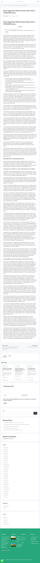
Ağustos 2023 (6, 464)
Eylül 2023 (6, 462)
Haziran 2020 (6, 489)
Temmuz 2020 (6, 487)
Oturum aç (6, 518)
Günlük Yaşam (5, 5)
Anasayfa (23, 537)
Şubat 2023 (6, 475)
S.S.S (22, 540)
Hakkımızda (24, 538)
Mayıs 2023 (6, 469)
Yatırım (5, 508)
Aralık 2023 (6, 456)
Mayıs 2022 (6, 482)
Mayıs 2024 (6, 447)
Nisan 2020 (6, 493)
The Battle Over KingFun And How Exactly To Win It (7, 370)
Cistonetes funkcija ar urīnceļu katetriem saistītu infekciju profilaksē (20, 370)
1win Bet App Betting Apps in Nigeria (11, 428)
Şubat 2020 (6, 495)
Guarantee (7, 30)
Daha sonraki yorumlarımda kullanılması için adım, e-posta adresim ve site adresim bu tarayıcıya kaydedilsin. (19, 399)
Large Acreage (19, 544)
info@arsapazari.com (35, 543)
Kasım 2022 (6, 480)
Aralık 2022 (6, 478)
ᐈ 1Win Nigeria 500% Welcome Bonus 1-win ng (13, 430)
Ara (3, 410)
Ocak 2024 (6, 455)
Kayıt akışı (5, 520)
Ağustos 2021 (6, 484)
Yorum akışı (6, 522)
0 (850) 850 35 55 (35, 541)
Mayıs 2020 (6, 491)
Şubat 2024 (6, 453)
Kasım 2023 (6, 458)
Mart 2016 (6, 497)
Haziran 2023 (6, 467)
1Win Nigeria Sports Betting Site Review (31, 369)
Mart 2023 (6, 473)
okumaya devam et (5, 377)
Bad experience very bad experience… (12, 29)
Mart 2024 (6, 451)
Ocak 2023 (6, 477)
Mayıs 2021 (6, 486)
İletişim (23, 542)
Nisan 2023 (6, 471)
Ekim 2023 (6, 460)
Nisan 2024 (6, 449)
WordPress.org (6, 524)
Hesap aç (5, 517)
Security (6, 33)
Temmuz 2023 (6, 466)
